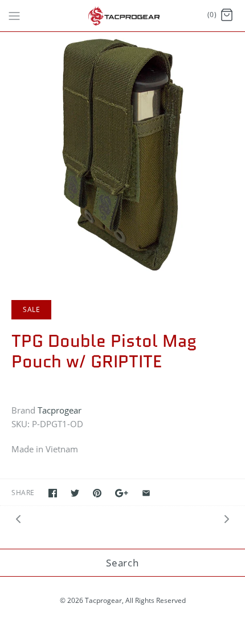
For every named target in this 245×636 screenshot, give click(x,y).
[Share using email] (146, 493)
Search (122, 562)
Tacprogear (59, 410)
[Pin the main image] (97, 493)
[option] (122, 154)
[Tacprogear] (122, 16)
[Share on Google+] (121, 493)
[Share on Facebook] (52, 493)
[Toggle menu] (14, 15)
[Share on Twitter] (75, 493)
